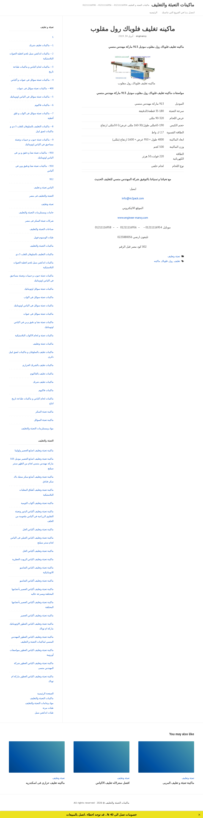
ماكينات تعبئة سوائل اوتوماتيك (38, 288)
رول (171, 261)
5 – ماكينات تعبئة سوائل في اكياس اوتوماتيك (31, 96)
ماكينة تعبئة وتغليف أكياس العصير (37, 615)
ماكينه (157, 261)
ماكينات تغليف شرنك (43, 381)
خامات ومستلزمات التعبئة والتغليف (36, 212)
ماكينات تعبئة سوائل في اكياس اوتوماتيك (33, 305)
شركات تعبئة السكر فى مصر (39, 220)
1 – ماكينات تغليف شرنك (41, 45)
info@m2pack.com (133, 198)
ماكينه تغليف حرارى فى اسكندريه (45, 783)
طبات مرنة (48, 707)
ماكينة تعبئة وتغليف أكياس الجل (38, 529)
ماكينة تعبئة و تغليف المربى (177, 783)
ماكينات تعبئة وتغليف (43, 343)
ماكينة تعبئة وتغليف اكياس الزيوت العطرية (32, 559)
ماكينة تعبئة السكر (44, 411)
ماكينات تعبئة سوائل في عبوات (38, 313)
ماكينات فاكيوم (46, 390)
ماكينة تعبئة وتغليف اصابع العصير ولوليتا (34, 450)
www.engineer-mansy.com (133, 217)
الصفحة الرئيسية (45, 693)
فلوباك (164, 261)
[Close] (199, 814)
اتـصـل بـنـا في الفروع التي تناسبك (178, 12)
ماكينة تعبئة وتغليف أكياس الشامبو (36, 580)
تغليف (177, 261)
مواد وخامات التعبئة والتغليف (39, 703)
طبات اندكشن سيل (44, 712)
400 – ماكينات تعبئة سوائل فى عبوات (35, 88)
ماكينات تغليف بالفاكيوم (41, 373)
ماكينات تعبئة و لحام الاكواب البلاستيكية (34, 335)
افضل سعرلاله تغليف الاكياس (112, 783)
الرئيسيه (153, 12)
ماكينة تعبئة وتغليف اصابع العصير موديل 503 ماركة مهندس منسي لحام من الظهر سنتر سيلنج (31, 463)
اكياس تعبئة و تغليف (43, 187)
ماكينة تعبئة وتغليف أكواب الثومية (37, 503)
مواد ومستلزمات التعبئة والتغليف (37, 428)
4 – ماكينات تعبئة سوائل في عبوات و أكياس (32, 79)
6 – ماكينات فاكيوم (44, 104)
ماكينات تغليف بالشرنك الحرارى (37, 365)
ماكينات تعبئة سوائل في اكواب (38, 297)
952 (51, 179)
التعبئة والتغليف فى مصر (41, 195)
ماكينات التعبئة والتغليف (172, 4)
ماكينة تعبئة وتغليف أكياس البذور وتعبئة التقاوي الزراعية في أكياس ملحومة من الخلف (34, 516)
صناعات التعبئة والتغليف (41, 229)
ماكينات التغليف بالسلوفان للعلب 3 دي (34, 254)
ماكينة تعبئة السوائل (43, 419)
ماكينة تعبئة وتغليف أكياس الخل (38, 550)
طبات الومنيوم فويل (43, 237)
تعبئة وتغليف (174, 256)
